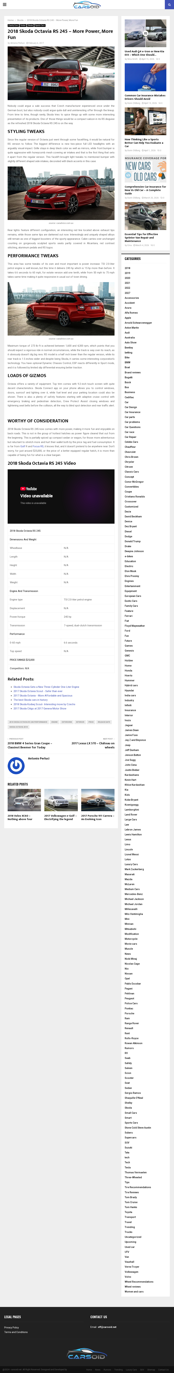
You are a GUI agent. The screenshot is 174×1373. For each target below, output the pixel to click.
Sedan (23, 25)
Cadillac (129, 397)
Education (130, 561)
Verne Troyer (132, 1266)
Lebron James (133, 829)
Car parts (130, 417)
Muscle (129, 948)
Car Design (131, 407)
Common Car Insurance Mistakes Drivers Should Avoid (145, 97)
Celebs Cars (131, 442)
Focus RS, (38, 446)
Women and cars (134, 1291)
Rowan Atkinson (133, 1043)
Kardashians (132, 775)
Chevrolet (130, 452)
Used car (130, 1247)
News (128, 954)
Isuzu (128, 720)
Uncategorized (133, 1237)
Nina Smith (132, 59)
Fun (127, 635)
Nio (127, 968)
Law (127, 824)
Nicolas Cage (132, 963)
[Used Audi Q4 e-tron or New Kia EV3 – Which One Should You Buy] (145, 33)
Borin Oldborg (133, 103)
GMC (127, 655)
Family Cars (13, 25)
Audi (127, 332)
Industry (129, 700)
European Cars (133, 596)
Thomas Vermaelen (136, 1172)
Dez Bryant (131, 526)
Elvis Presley (132, 576)
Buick (128, 382)
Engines (129, 581)
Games (129, 645)
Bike (127, 357)
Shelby (128, 1102)
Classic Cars (132, 471)
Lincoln (129, 849)
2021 (127, 283)
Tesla (128, 1167)
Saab (127, 1058)
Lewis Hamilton (133, 834)
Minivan (129, 924)
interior (80, 722)
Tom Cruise (131, 1202)
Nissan (129, 973)
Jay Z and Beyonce (135, 740)
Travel (128, 1222)
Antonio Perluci (17, 43)
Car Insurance (132, 412)
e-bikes (129, 556)
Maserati (130, 874)
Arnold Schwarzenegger (138, 322)
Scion (128, 1073)
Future (128, 640)
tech (127, 1157)
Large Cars (131, 819)
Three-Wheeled (133, 1177)
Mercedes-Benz (134, 894)
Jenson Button (133, 755)
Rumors (129, 1048)
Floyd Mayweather (135, 625)
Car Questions (133, 427)
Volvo (128, 1276)
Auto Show (130, 342)
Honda (128, 670)
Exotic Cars (131, 601)
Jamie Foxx (131, 735)
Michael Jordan (133, 904)
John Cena (131, 765)
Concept (129, 476)
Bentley (129, 347)
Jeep (127, 745)
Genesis (129, 650)
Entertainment (132, 586)
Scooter (129, 1078)
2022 (127, 288)
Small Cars (131, 1113)
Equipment (131, 591)
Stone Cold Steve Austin (138, 1127)
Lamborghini (132, 809)
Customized (131, 506)
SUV (127, 1142)
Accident (130, 302)
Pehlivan (129, 993)
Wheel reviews (133, 1286)
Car (127, 402)
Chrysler (129, 462)
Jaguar (129, 725)
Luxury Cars (131, 864)
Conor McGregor (134, 481)
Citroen (129, 466)
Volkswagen (131, 1272)
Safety (128, 1063)
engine (54, 722)
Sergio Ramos (133, 1093)
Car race (129, 432)
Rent (127, 1033)
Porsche (129, 1013)
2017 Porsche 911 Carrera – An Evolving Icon (97, 818)
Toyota (128, 1212)
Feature (129, 611)
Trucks (128, 1232)
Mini (127, 919)
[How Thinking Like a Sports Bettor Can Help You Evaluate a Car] (145, 121)
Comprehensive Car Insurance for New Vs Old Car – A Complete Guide (145, 190)
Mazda (128, 879)
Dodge (128, 536)
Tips (127, 1182)
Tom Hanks (131, 1207)
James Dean (132, 730)
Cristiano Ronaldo (135, 496)
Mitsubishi (130, 929)
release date (104, 722)
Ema (129, 245)
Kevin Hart (130, 780)
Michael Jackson (134, 899)
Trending (130, 1227)
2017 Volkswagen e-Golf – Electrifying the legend (60, 818)
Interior (129, 715)
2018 (127, 268)
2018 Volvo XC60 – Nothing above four (20, 818)
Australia (130, 337)
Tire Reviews (132, 1192)
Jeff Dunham (132, 750)
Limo (127, 844)
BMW (127, 362)
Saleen (128, 1068)
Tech (127, 1162)
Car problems (132, 422)
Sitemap (151, 1370)
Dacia (128, 511)
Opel (127, 978)
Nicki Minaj (131, 958)
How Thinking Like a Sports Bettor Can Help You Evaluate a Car (144, 143)
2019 (127, 273)
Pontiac (129, 1008)
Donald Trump (133, 541)
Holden (129, 660)
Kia (126, 789)
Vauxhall (129, 1261)
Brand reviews (133, 372)
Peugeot (129, 998)
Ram (127, 1018)
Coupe (128, 491)
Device (128, 521)
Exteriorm (67, 722)
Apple (128, 317)
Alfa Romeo (131, 312)
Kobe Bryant (131, 799)
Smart (128, 1117)
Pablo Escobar (133, 983)
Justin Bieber (132, 770)
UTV (127, 1252)
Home (128, 665)
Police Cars (131, 1003)
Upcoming (130, 1242)
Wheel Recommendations (139, 1281)
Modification (132, 934)
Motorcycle (131, 939)
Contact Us (163, 1370)
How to (128, 675)
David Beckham (133, 516)
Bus (127, 387)
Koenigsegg (131, 804)
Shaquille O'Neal (134, 1098)
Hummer (130, 680)
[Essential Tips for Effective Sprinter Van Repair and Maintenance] (145, 216)
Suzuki (128, 1147)
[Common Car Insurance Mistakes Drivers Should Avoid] (145, 77)
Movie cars (131, 943)
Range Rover (132, 1023)
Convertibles (132, 486)
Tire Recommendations (138, 1187)
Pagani (129, 988)
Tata (127, 1152)
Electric (129, 566)
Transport (130, 1217)
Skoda (30, 25)
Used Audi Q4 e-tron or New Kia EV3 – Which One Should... (144, 53)
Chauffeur (130, 447)
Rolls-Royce (131, 1038)
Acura (128, 307)
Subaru (129, 1132)
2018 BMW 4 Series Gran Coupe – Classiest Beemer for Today (30, 745)
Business (130, 392)
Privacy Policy (11, 1327)
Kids (127, 794)
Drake (128, 546)
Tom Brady (131, 1197)
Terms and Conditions (16, 1332)
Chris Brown (131, 457)
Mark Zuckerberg (134, 869)
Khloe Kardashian (135, 784)
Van (127, 1257)
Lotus (128, 859)
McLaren (129, 884)
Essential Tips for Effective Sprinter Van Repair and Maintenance (141, 237)
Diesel (128, 531)
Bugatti (129, 377)
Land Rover (131, 814)
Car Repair (130, 437)
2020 (127, 278)
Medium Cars (132, 889)
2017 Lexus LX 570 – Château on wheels (93, 745)
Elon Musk (130, 571)
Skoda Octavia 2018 (18, 727)
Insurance (130, 710)
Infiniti (128, 705)
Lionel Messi (132, 854)
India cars (130, 695)
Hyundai (129, 690)
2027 (127, 293)
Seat (127, 1083)
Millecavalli (131, 909)
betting (128, 352)
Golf (22, 446)
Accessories (132, 298)
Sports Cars (40, 25)
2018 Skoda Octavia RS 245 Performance (28, 722)
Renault (129, 1028)
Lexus (128, 839)
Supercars (130, 1137)
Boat (127, 367)
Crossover (131, 501)
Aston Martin (132, 327)
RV (126, 1053)
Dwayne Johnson (134, 551)
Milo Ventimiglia (134, 914)
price (91, 722)
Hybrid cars (131, 685)
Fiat (127, 621)
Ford (127, 630)
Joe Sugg (130, 760)
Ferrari (129, 616)
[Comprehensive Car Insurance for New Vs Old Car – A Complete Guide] (145, 168)
